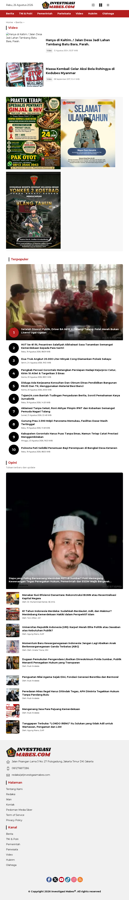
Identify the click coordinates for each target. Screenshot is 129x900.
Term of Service (15, 815)
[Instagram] (74, 879)
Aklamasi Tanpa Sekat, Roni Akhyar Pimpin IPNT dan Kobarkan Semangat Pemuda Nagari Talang (68, 410)
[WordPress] (67, 879)
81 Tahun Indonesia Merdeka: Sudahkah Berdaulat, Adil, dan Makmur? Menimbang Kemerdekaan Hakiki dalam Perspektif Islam (67, 613)
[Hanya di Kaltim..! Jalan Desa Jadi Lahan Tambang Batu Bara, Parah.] (24, 46)
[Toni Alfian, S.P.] (12, 614)
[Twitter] (55, 879)
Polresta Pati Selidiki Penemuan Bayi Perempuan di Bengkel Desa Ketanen (69, 447)
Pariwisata (12, 849)
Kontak (10, 804)
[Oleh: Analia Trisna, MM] (12, 646)
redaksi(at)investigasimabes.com (31, 774)
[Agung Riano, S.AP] (12, 630)
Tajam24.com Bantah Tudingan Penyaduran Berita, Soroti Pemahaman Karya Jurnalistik (70, 397)
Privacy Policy (14, 820)
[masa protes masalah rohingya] (24, 75)
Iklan (9, 799)
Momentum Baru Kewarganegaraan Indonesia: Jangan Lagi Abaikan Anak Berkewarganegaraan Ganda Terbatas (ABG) (69, 645)
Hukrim (10, 859)
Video (49, 50)
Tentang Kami (14, 789)
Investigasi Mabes (62, 891)
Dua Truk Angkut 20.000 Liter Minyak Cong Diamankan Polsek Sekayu (66, 359)
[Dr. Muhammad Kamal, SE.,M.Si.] (12, 598)
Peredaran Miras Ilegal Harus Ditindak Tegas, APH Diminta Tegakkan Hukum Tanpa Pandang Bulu (70, 693)
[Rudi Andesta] (12, 662)
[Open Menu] (101, 5)
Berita (9, 833)
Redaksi (10, 794)
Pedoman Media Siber (19, 809)
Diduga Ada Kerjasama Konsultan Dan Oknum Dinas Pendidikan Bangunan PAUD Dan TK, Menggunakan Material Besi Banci (69, 384)
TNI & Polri (12, 839)
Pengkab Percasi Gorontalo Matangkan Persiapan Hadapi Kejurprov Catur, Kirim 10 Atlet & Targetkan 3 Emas (68, 372)
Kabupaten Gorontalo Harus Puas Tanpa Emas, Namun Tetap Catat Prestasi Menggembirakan (69, 435)
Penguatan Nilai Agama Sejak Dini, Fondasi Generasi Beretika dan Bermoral (70, 677)
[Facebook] (49, 879)
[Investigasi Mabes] (58, 4)
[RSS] (80, 879)
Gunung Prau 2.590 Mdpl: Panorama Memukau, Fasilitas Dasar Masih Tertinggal (64, 422)
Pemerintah (13, 844)
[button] (93, 5)
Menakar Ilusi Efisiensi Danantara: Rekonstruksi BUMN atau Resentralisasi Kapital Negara (69, 597)
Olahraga (11, 865)
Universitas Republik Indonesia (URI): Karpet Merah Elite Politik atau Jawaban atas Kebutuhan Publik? (71, 629)
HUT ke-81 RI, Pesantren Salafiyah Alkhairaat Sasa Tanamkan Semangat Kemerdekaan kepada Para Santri (67, 346)
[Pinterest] (61, 879)
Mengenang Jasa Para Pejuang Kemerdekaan (51, 709)
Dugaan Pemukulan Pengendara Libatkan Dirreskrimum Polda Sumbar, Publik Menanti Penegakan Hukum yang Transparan (71, 661)
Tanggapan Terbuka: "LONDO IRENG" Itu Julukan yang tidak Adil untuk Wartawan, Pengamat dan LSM (67, 725)
